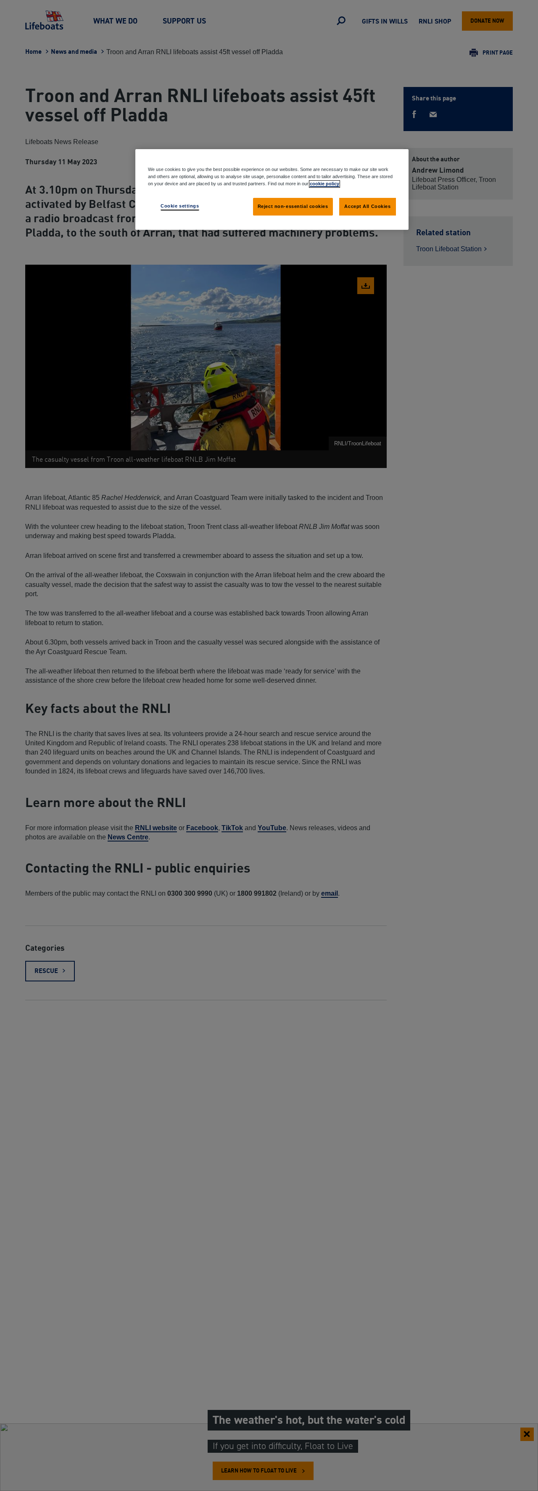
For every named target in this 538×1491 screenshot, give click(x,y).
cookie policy (324, 183)
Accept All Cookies (367, 206)
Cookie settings (180, 205)
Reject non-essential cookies (293, 206)
